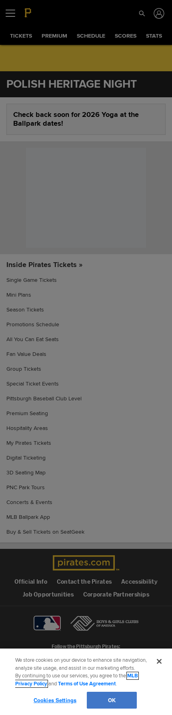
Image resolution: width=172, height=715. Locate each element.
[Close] (159, 661)
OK (111, 700)
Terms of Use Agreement (87, 684)
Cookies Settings (54, 700)
